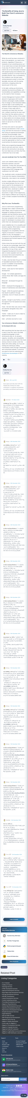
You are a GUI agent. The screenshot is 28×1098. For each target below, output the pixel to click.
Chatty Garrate (7, 25)
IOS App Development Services (10, 994)
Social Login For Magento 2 (9, 1023)
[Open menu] (25, 2)
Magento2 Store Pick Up (8, 1019)
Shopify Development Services (10, 1011)
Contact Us (5, 1087)
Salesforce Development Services (11, 1008)
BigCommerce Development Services (12, 1010)
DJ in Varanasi (6, 983)
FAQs (3, 1050)
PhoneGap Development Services (11, 1002)
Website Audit (19, 1044)
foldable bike (6, 385)
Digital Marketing (6, 1013)
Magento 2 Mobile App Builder (10, 1021)
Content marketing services (9, 1000)
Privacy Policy (13, 1089)
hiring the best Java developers (10, 353)
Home (3, 1041)
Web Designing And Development (11, 1017)
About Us (4, 1048)
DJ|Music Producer (7, 985)
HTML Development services (9, 988)
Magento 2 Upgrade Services (10, 1027)
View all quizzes (14, 961)
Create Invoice (19, 1046)
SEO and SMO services (8, 1015)
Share (15, 30)
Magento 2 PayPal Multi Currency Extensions (14, 1031)
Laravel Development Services (10, 998)
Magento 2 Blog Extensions (9, 1004)
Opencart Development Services (10, 990)
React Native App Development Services (13, 992)
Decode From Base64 (21, 1042)
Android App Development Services (11, 1006)
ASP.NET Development (8, 996)
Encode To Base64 (20, 1041)
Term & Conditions (19, 1087)
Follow (7, 30)
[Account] (21, 2)
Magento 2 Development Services (11, 1025)
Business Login (18, 1096)
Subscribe (23, 1079)
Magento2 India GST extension (10, 1029)
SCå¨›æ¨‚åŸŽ (6, 823)
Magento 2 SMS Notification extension (12, 1033)
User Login (9, 1096)
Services (4, 1051)
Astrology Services (7, 986)
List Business (5, 1046)
